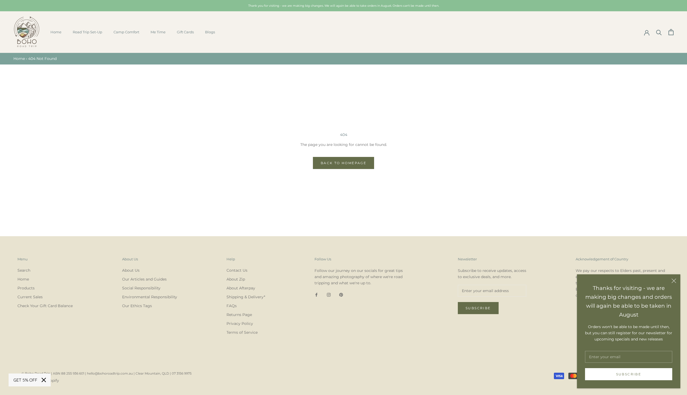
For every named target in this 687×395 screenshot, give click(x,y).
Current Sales (30, 297)
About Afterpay (240, 288)
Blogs (210, 32)
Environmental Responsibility (149, 297)
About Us (131, 270)
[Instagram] (329, 295)
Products (26, 288)
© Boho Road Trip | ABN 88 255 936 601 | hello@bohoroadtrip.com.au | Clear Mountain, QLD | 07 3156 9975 (106, 373)
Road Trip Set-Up (87, 32)
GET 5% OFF (25, 380)
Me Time (158, 32)
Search (23, 270)
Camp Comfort (126, 32)
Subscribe (628, 374)
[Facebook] (316, 295)
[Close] (673, 280)
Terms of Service (242, 332)
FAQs (231, 305)
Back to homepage (343, 163)
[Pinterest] (341, 295)
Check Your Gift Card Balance (45, 305)
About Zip (235, 279)
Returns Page (239, 314)
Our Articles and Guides (144, 279)
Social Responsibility (141, 288)
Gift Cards (185, 32)
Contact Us (236, 270)
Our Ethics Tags (137, 305)
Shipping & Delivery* (245, 297)
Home (55, 32)
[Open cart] (671, 32)
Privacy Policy (239, 323)
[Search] (659, 32)
